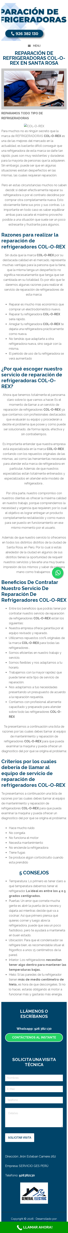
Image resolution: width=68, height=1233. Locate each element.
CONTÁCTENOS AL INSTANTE (34, 1037)
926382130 (27, 1175)
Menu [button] (37, 45)
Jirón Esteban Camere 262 (37, 1156)
